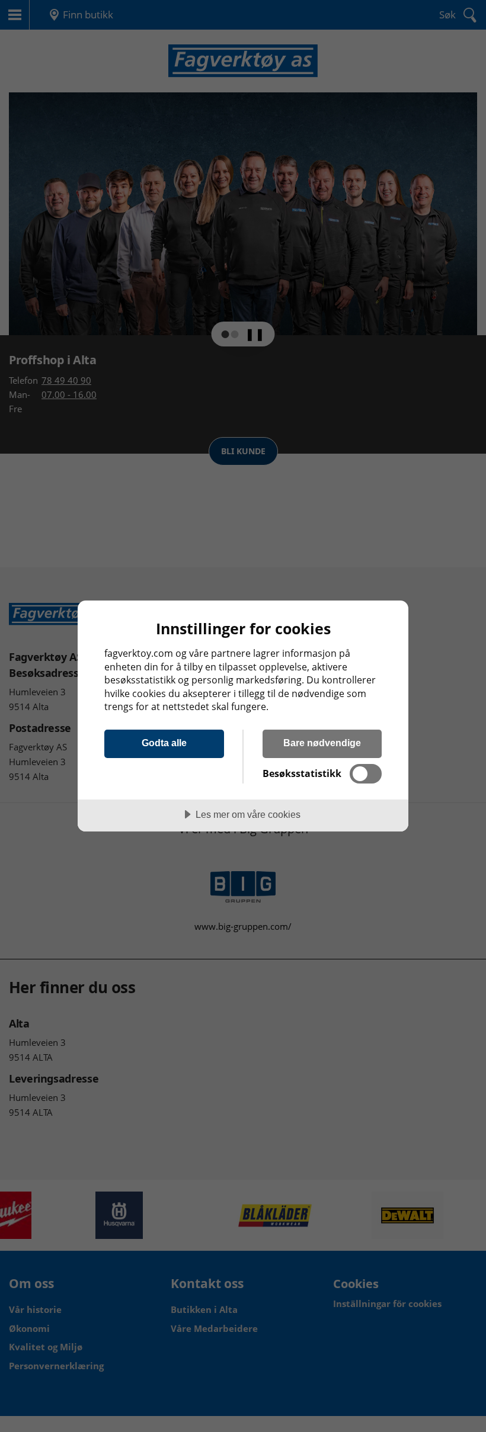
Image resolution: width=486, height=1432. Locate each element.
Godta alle (164, 742)
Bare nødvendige (322, 742)
